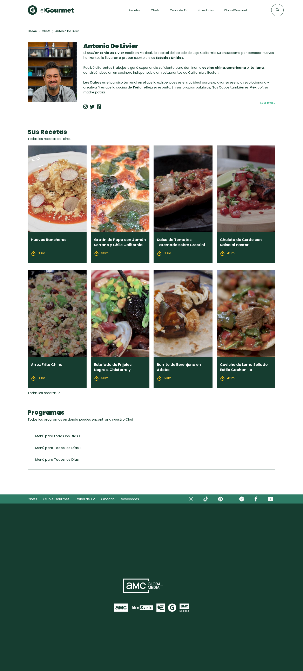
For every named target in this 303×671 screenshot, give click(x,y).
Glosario (108, 499)
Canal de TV (85, 499)
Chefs (46, 31)
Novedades (130, 499)
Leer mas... (267, 103)
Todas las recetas (42, 393)
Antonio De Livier (67, 31)
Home (32, 31)
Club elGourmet (56, 499)
